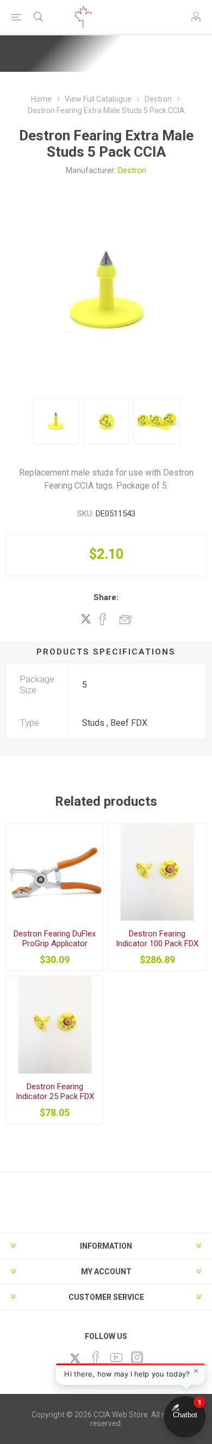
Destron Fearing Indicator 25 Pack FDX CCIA (55, 1096)
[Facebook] (95, 1357)
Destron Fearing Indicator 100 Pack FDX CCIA (157, 943)
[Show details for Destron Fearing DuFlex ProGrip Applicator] (54, 872)
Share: (106, 597)
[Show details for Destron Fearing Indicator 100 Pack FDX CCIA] (157, 872)
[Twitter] (75, 1358)
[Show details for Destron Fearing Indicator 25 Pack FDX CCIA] (54, 1024)
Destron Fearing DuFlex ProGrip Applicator (55, 938)
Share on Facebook (103, 619)
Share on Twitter (85, 618)
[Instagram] (137, 1357)
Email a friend (126, 619)
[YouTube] (116, 1357)
